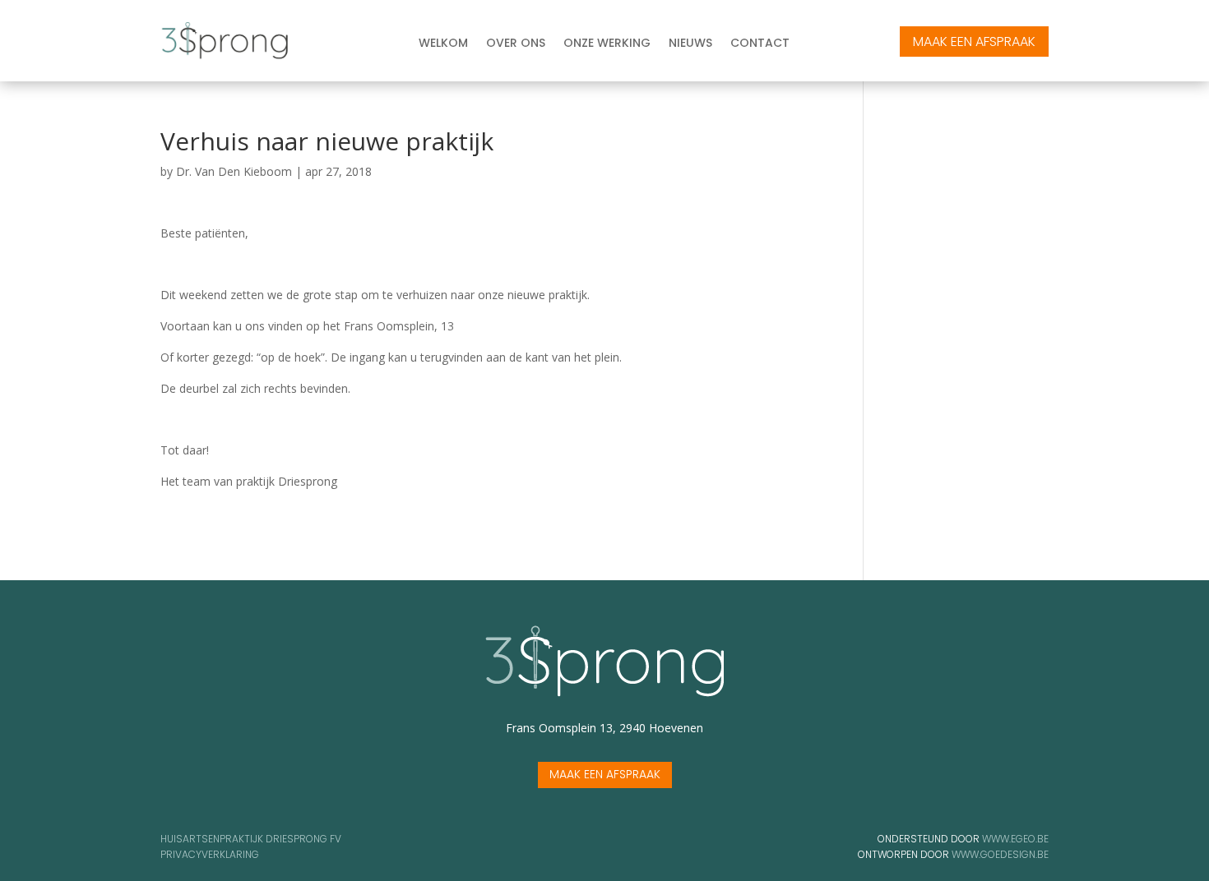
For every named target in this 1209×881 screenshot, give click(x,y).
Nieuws (690, 44)
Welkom (443, 44)
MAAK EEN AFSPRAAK (974, 41)
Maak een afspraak (604, 774)
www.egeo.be (1015, 839)
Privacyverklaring (209, 854)
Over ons (515, 44)
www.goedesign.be (1000, 854)
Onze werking (607, 44)
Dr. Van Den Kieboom (234, 171)
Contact (760, 44)
